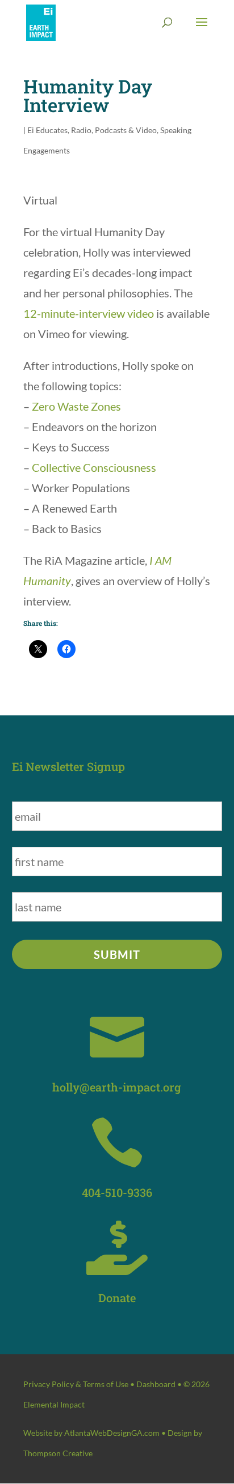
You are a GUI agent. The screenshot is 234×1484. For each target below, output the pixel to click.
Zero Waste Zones (76, 406)
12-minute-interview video (88, 313)
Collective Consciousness (94, 467)
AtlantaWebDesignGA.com (112, 1433)
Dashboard (156, 1384)
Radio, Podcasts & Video (114, 130)
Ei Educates (47, 130)
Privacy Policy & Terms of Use (75, 1384)
